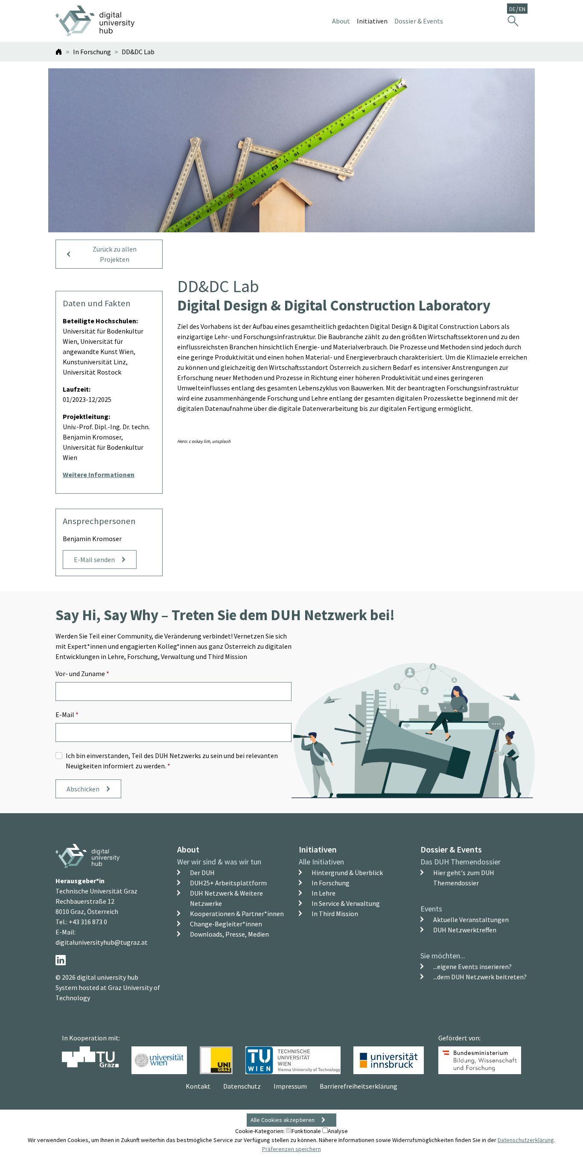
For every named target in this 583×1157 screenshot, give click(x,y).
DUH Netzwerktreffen (464, 930)
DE (512, 9)
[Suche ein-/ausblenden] (513, 21)
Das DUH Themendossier (460, 862)
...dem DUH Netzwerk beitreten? (480, 976)
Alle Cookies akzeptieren (283, 1120)
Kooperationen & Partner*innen (237, 913)
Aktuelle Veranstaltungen (471, 919)
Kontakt (198, 1086)
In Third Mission (335, 913)
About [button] (341, 21)
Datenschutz (242, 1086)
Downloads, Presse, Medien (229, 934)
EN (522, 9)
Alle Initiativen (321, 862)
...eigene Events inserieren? (472, 966)
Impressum (290, 1086)
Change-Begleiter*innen (226, 924)
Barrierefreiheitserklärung (358, 1086)
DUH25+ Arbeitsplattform (228, 883)
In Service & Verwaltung (346, 903)
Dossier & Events (451, 849)
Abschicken (83, 789)
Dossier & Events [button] (418, 21)
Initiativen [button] (372, 21)
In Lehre (323, 893)
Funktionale (306, 1131)
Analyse (338, 1131)
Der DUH (202, 872)
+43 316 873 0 (88, 921)
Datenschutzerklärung (526, 1140)
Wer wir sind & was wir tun (219, 862)
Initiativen (318, 849)
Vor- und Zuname (82, 673)
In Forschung (331, 883)
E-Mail (67, 714)
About (188, 849)
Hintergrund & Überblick (347, 872)
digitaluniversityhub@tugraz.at (101, 942)
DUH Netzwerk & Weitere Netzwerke (226, 898)
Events (431, 909)
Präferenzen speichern (291, 1149)
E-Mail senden (94, 559)
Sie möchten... (442, 956)
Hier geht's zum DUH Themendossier (463, 877)
